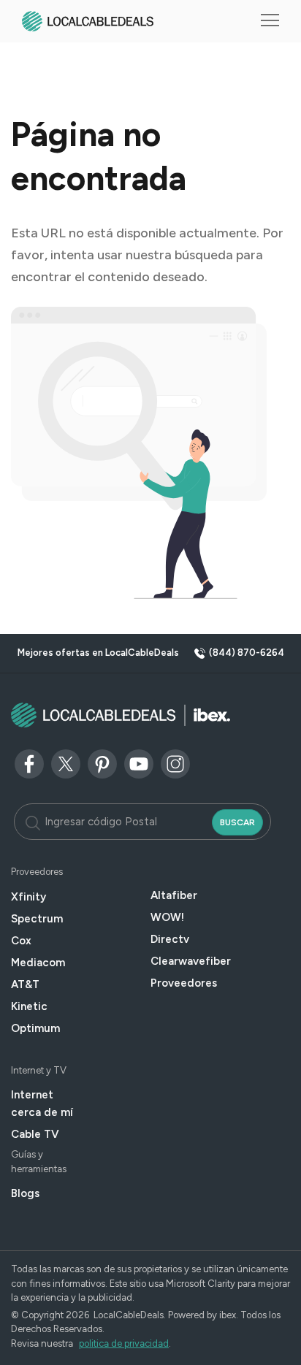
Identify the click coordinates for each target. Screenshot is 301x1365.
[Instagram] (175, 763)
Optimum (35, 1028)
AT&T (25, 984)
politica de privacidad (124, 1343)
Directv (169, 939)
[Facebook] (29, 763)
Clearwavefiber (190, 961)
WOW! (167, 917)
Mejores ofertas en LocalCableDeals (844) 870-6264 (151, 652)
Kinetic (29, 1006)
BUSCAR (237, 822)
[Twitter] (65, 763)
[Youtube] (138, 763)
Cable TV (35, 1134)
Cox (21, 940)
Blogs (25, 1193)
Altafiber (173, 895)
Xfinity (28, 896)
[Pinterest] (102, 763)
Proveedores (183, 983)
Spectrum (37, 918)
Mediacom (38, 962)
